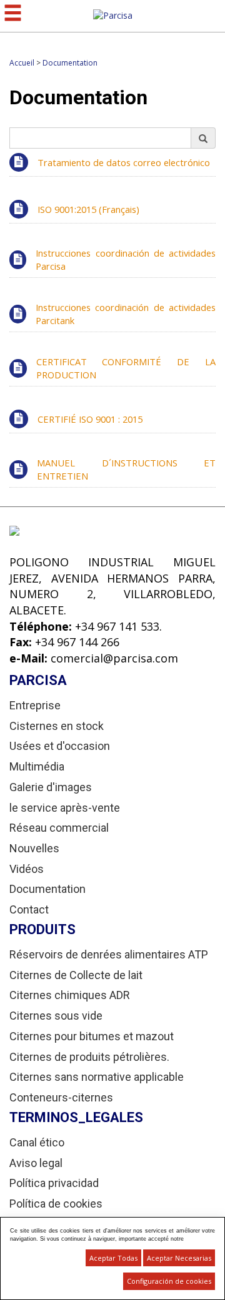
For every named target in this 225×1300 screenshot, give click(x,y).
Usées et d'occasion (59, 745)
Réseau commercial (59, 827)
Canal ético (36, 1142)
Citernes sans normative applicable (96, 1076)
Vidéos (26, 868)
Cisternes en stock (56, 725)
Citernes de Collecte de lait (75, 975)
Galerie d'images (50, 787)
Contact (29, 909)
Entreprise (35, 705)
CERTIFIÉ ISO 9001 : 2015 (90, 419)
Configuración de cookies (169, 1281)
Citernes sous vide (55, 1015)
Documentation (70, 62)
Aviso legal (35, 1163)
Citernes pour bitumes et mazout (91, 1036)
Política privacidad (54, 1182)
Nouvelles (34, 848)
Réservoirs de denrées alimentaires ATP (108, 954)
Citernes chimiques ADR (69, 995)
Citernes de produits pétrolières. (89, 1056)
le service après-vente (64, 807)
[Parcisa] (112, 15)
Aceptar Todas (113, 1258)
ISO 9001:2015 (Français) (88, 209)
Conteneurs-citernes (61, 1097)
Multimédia (36, 766)
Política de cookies (55, 1203)
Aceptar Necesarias (179, 1258)
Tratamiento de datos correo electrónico (124, 162)
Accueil (22, 62)
